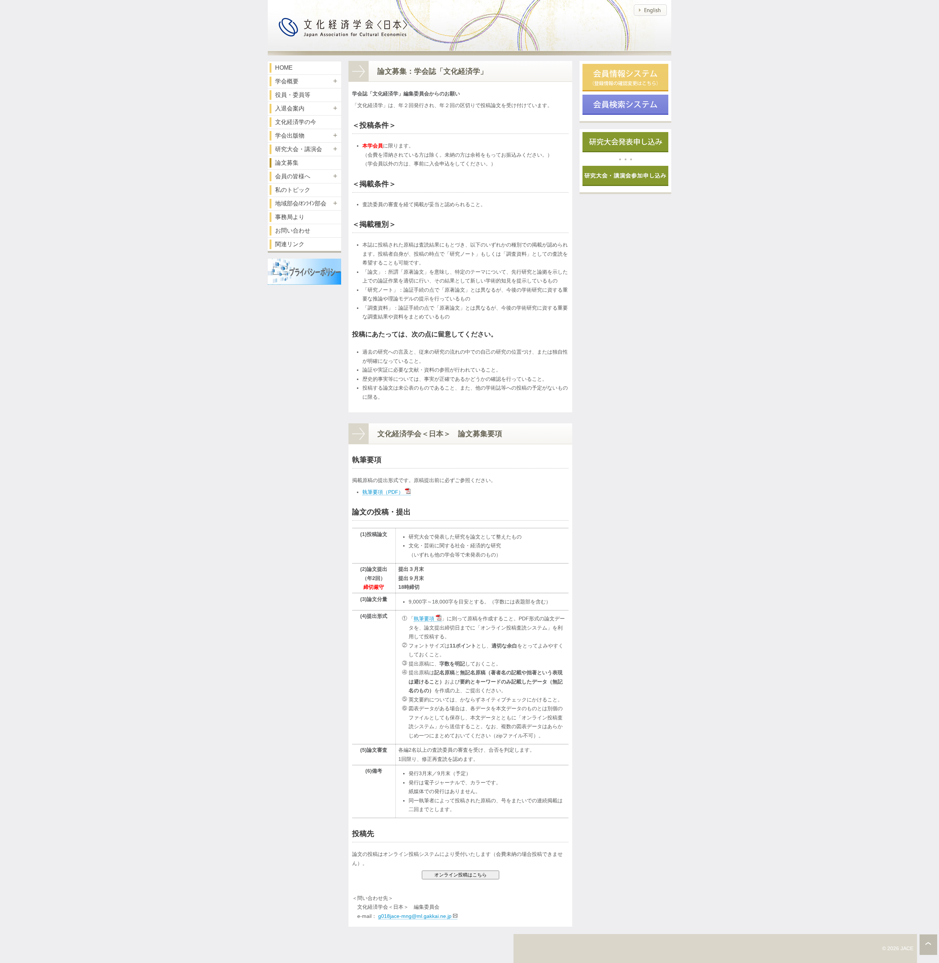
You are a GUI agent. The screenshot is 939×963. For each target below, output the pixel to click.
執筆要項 (424, 618)
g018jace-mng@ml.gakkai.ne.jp (415, 916)
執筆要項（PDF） (382, 492)
